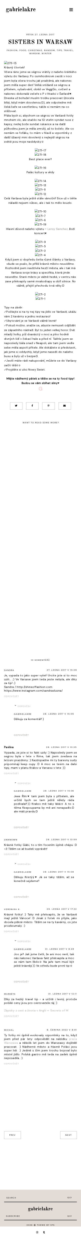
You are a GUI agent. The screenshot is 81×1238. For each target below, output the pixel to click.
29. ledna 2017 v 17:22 (62, 909)
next (68, 1135)
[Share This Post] (32, 405)
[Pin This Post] (48, 405)
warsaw (34, 53)
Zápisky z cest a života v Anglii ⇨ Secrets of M (36, 1010)
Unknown (10, 839)
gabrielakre (21, 10)
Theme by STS (46, 1225)
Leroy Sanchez (58, 229)
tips (59, 50)
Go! (69, 1197)
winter (47, 53)
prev (12, 1135)
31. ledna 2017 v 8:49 (59, 949)
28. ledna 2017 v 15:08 (58, 872)
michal (9, 1030)
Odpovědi (24, 706)
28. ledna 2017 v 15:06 (58, 791)
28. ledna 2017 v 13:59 (61, 839)
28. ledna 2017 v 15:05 (58, 714)
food (22, 50)
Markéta (10, 994)
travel (68, 50)
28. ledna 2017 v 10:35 (61, 747)
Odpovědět (11, 696)
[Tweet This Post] (16, 405)
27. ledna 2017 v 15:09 (62, 670)
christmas (35, 50)
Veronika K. (12, 909)
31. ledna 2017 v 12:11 (62, 994)
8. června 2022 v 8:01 (62, 1030)
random (49, 50)
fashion (12, 50)
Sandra (9, 670)
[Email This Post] (65, 405)
